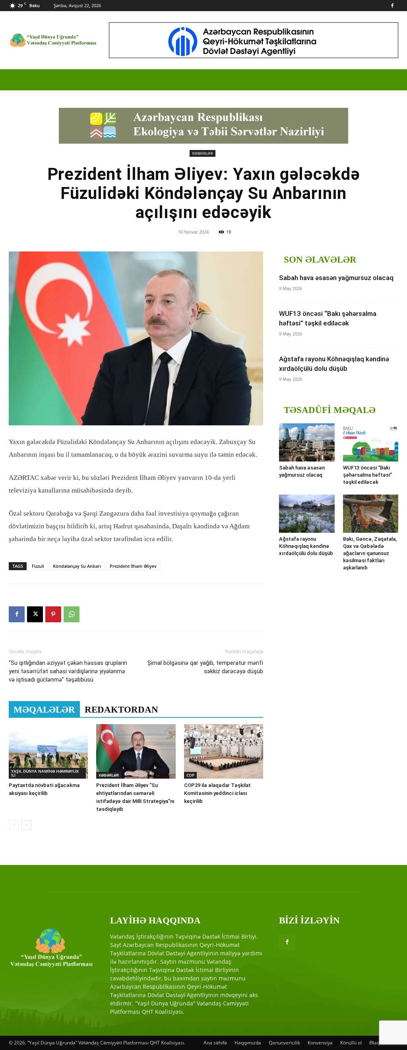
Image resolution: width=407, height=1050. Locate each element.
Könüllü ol (351, 1042)
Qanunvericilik (284, 1042)
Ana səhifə (215, 1042)
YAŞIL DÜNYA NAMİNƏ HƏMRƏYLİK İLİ (45, 773)
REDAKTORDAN (121, 710)
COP (190, 775)
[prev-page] (14, 825)
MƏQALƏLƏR (44, 710)
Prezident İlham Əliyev (133, 566)
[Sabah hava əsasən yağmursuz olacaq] (307, 442)
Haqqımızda (248, 1042)
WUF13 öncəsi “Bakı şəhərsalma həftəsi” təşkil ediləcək (367, 475)
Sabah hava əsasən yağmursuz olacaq (336, 278)
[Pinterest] (53, 614)
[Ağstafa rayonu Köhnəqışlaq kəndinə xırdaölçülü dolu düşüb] (307, 514)
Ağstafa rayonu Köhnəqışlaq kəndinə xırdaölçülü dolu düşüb (306, 546)
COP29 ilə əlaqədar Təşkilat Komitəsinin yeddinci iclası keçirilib (217, 793)
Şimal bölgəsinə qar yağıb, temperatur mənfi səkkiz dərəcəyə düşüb (205, 667)
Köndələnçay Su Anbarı (77, 566)
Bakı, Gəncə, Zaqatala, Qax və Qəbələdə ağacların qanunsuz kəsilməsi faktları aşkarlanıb (370, 553)
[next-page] (26, 825)
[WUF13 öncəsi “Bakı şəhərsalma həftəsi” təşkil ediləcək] (371, 442)
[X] (35, 614)
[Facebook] (392, 5)
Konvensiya (320, 1042)
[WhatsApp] (71, 614)
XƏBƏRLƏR (202, 153)
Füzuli (38, 566)
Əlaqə (375, 1042)
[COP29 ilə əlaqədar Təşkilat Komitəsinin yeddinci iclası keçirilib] (223, 751)
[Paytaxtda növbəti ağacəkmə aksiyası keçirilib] (48, 751)
